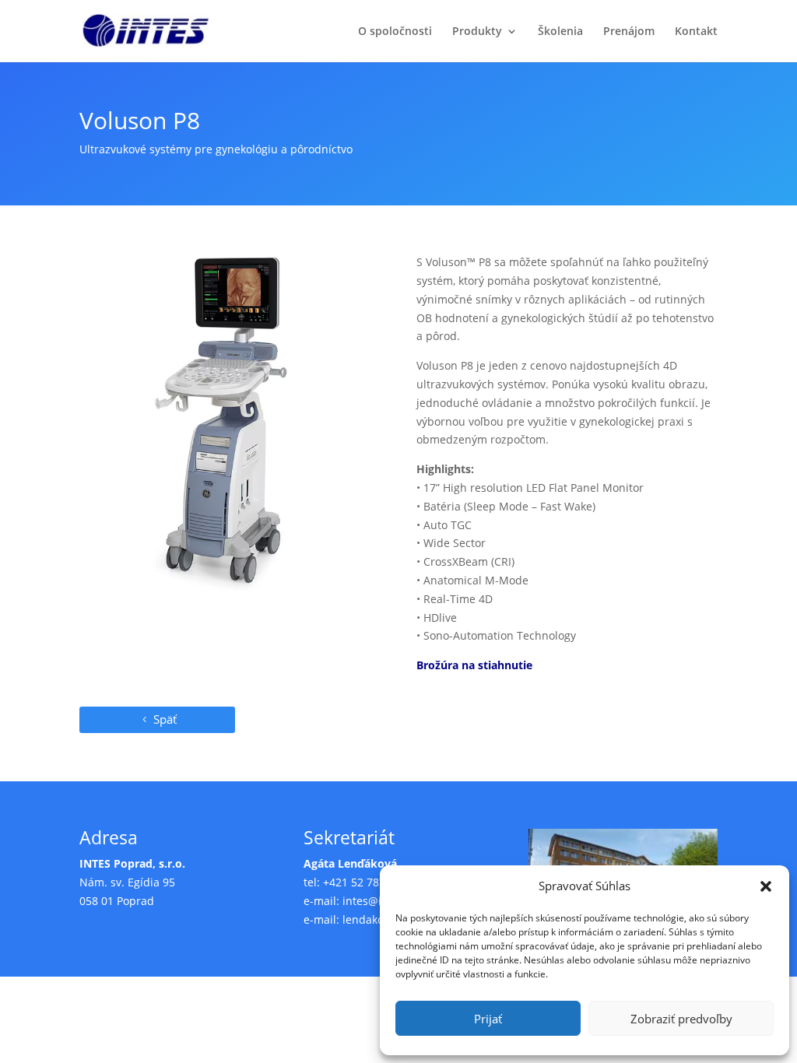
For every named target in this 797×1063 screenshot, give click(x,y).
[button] (766, 886)
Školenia (560, 32)
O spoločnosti (395, 32)
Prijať (488, 1018)
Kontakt (696, 32)
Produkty (477, 32)
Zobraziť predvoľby (681, 1018)
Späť (165, 719)
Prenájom (629, 32)
